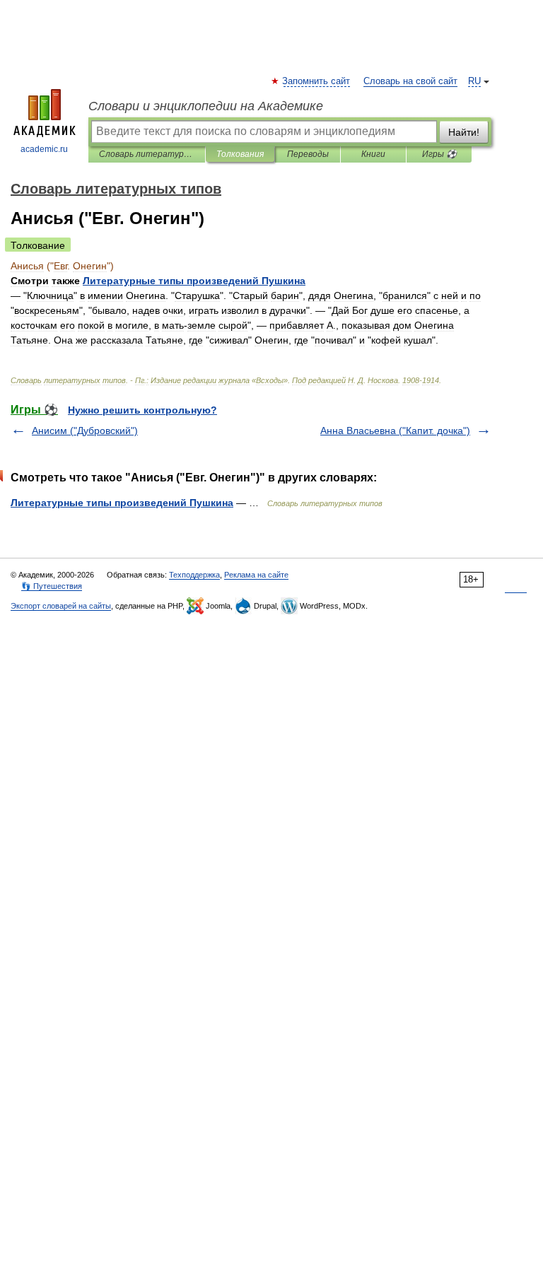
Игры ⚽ (439, 154)
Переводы (308, 154)
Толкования (240, 154)
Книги (373, 154)
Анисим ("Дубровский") (85, 430)
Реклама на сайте (256, 574)
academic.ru (44, 149)
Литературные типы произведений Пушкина (122, 502)
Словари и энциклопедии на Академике (205, 106)
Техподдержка (194, 574)
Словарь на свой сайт (410, 81)
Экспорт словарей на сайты (61, 606)
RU (474, 81)
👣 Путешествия (51, 586)
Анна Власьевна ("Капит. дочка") (395, 430)
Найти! (463, 132)
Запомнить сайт (317, 81)
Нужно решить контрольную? (142, 410)
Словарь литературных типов (146, 154)
